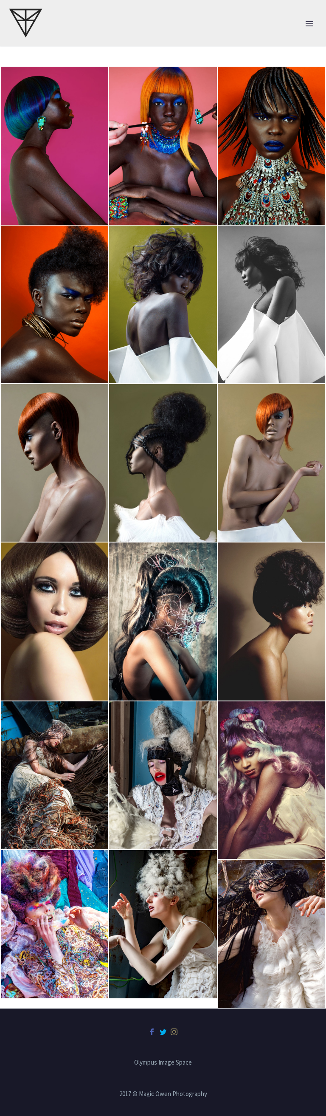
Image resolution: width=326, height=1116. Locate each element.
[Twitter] (163, 1031)
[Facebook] (152, 1031)
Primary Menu (309, 23)
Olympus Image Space (163, 1062)
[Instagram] (174, 1031)
